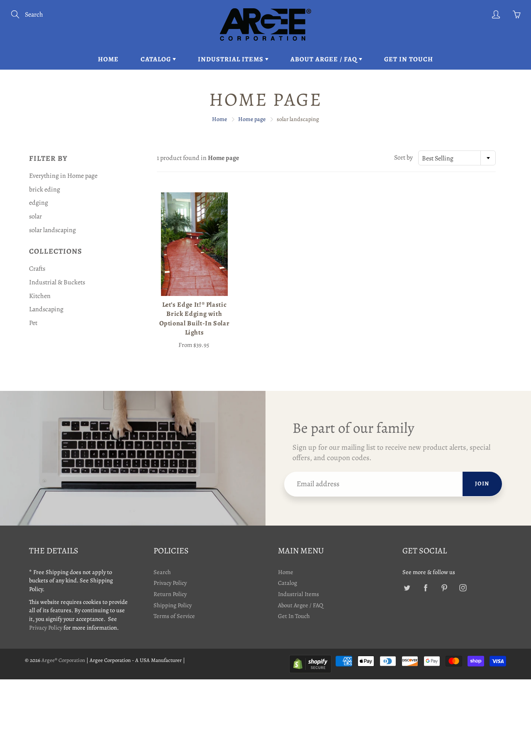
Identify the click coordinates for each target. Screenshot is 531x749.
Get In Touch (408, 59)
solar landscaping (52, 230)
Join (482, 483)
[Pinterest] (444, 587)
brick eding (44, 189)
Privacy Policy (45, 627)
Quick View (194, 244)
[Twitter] (406, 587)
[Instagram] (462, 587)
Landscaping (46, 309)
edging (38, 202)
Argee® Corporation (63, 660)
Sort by (403, 157)
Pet (33, 322)
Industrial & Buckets (57, 282)
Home (108, 59)
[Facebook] (425, 587)
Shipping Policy (172, 605)
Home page (252, 119)
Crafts (37, 268)
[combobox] (457, 157)
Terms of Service (174, 616)
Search (162, 572)
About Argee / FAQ (324, 59)
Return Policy (170, 594)
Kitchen (40, 296)
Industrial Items (231, 59)
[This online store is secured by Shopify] (310, 663)
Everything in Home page (63, 175)
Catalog (157, 59)
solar (35, 216)
